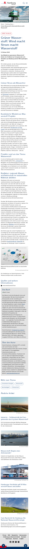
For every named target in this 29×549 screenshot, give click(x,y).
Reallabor (11, 224)
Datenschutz (22, 535)
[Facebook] (10, 542)
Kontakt (23, 537)
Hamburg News (9, 24)
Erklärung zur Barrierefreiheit (11, 537)
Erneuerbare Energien (7, 383)
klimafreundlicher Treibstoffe (14, 241)
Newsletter (15, 535)
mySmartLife (19, 160)
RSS (9, 535)
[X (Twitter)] (16, 542)
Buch (23, 304)
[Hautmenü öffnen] (27, 3)
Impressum (9, 538)
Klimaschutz (15, 387)
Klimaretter (6, 94)
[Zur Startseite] (8, 3)
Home (2, 24)
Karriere (15, 538)
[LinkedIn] (13, 542)
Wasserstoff (19, 383)
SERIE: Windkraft (6, 33)
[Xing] (18, 542)
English (21, 538)
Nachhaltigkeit (6, 387)
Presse (4, 535)
